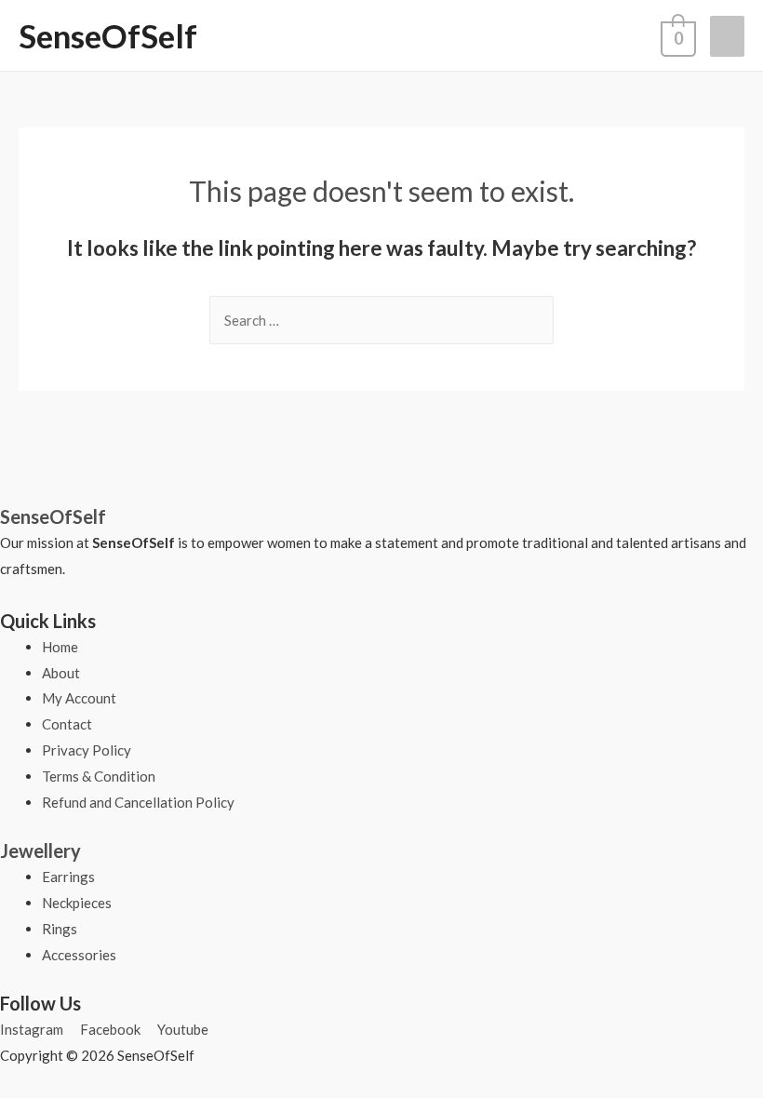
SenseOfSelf (108, 35)
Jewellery (40, 850)
